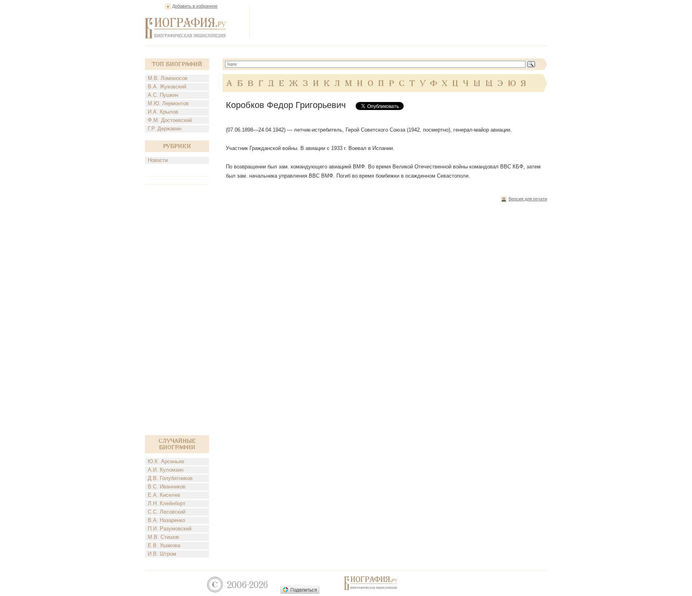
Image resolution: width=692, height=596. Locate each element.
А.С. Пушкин (163, 95)
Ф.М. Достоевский (170, 120)
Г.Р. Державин (164, 129)
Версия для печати (528, 198)
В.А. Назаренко (166, 520)
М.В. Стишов (163, 537)
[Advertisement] (401, 22)
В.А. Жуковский (167, 87)
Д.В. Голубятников (170, 478)
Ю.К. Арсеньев (166, 461)
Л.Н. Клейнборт (166, 503)
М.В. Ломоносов (167, 78)
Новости (158, 160)
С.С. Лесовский (166, 512)
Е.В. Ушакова (164, 545)
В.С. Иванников (166, 487)
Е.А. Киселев (164, 495)
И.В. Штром (162, 554)
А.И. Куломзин (165, 470)
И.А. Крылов (163, 112)
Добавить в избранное (194, 6)
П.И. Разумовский (169, 529)
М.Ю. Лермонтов (168, 103)
